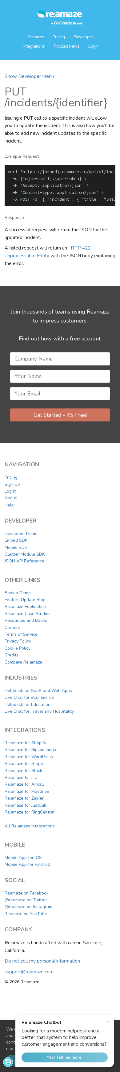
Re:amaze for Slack (23, 771)
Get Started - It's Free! (60, 415)
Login (93, 46)
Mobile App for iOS (23, 858)
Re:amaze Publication (25, 606)
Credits (11, 655)
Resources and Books (26, 620)
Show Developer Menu (29, 76)
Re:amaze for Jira (21, 777)
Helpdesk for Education (27, 704)
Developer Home (21, 533)
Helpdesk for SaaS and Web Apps (38, 691)
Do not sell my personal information (42, 961)
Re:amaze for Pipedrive (27, 791)
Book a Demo (18, 593)
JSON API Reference (24, 561)
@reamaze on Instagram (28, 907)
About (11, 498)
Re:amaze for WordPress (29, 757)
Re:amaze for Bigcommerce (31, 750)
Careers (12, 627)
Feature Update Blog (25, 600)
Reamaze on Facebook (27, 893)
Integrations (34, 46)
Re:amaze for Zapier (24, 798)
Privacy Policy (18, 641)
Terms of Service (21, 634)
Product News (66, 46)
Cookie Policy (17, 648)
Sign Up (12, 484)
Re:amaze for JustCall (25, 805)
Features (36, 37)
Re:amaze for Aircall (24, 784)
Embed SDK (16, 540)
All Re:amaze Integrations (30, 826)
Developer (83, 37)
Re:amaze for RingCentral (29, 812)
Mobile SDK (16, 547)
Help (9, 505)
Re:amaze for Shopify (25, 743)
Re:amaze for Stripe (24, 764)
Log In (10, 491)
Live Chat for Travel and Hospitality (39, 711)
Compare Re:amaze (23, 662)
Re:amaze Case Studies (27, 614)
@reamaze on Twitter (26, 900)
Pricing (59, 37)
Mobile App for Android (27, 864)
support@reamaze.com (29, 971)
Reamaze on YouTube (26, 914)
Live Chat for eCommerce (29, 697)
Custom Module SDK (25, 554)
